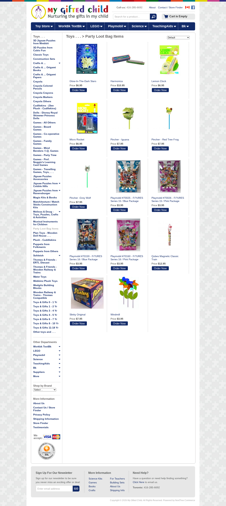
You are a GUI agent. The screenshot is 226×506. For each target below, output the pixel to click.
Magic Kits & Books (45, 197)
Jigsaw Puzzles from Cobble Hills (45, 185)
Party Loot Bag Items (45, 228)
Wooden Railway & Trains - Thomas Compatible (44, 295)
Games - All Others (44, 122)
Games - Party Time (44, 155)
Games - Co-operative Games (46, 135)
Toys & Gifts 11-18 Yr (45, 327)
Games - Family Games (42, 142)
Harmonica (117, 81)
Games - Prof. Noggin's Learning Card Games (44, 162)
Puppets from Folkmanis (41, 245)
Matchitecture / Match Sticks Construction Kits (46, 204)
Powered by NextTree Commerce (179, 500)
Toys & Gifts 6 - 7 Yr (45, 319)
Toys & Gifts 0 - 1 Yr (45, 302)
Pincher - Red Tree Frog (165, 139)
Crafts (92, 490)
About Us (38, 403)
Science (138, 26)
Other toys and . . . (44, 331)
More (36, 376)
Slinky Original (77, 314)
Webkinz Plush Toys (45, 281)
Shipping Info (117, 490)
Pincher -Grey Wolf (80, 197)
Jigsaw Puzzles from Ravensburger (45, 192)
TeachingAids (162, 26)
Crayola (37, 81)
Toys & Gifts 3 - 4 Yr (45, 310)
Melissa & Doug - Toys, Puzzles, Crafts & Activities (45, 214)
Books (92, 486)
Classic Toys (41, 54)
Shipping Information (46, 418)
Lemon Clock (158, 81)
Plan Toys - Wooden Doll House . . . (45, 234)
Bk (184, 26)
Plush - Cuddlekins (44, 240)
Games (93, 482)
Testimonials (41, 427)
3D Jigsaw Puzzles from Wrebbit (44, 42)
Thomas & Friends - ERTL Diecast (45, 261)
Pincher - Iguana (120, 139)
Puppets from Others (45, 251)
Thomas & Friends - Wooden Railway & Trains (45, 269)
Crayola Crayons (43, 92)
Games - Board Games (42, 128)
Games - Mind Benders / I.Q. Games (45, 149)
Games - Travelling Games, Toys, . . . (44, 170)
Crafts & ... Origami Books (44, 69)
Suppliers (39, 372)
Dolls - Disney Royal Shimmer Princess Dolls (45, 115)
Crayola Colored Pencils (43, 87)
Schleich (38, 255)
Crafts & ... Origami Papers (44, 76)
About (152, 7)
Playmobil (115, 26)
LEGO (94, 26)
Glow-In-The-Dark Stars (83, 81)
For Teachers (117, 478)
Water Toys (39, 276)
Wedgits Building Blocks (43, 286)
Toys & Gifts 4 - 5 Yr (45, 314)
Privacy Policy (41, 414)
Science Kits (95, 478)
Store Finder (40, 423)
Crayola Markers (43, 97)
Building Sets (117, 482)
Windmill (115, 314)
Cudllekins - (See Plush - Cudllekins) (44, 107)
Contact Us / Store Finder (44, 409)
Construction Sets (44, 58)
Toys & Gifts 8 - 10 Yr (45, 323)
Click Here (138, 482)
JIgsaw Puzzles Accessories (42, 178)
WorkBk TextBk (70, 26)
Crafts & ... (39, 63)
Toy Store (42, 26)
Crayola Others (42, 101)
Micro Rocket (77, 139)
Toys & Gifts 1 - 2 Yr (45, 306)
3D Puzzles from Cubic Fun (42, 49)
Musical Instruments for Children (45, 223)
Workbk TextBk (42, 346)
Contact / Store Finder (170, 7)
